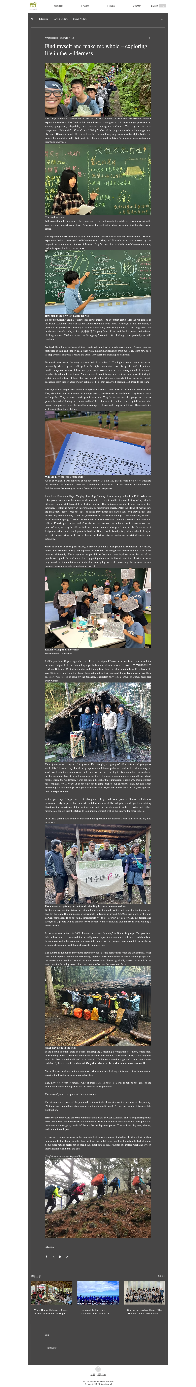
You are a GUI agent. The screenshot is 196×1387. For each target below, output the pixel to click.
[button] (85, 6)
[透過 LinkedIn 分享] (60, 1256)
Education (43, 18)
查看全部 (161, 1275)
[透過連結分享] (67, 1256)
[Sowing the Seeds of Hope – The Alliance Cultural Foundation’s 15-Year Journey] (144, 1293)
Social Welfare (80, 18)
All (32, 18)
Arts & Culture (61, 18)
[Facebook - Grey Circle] (98, 1369)
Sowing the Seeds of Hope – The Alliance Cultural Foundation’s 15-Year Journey (144, 1311)
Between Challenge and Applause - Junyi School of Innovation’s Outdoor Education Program (97, 1311)
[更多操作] (149, 38)
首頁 (93, 1374)
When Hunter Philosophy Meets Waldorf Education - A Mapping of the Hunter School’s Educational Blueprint (51, 1311)
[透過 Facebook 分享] (46, 1256)
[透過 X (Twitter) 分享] (53, 1256)
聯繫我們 (101, 1374)
